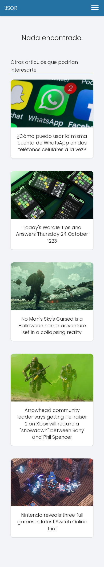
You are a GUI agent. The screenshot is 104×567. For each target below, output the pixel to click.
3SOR (10, 8)
